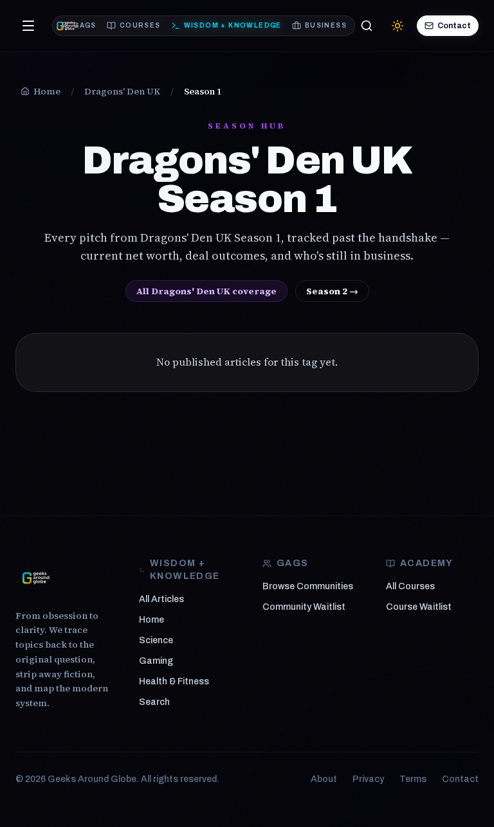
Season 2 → (332, 291)
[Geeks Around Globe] (36, 577)
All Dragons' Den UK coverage (206, 291)
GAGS (84, 25)
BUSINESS (326, 25)
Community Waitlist (303, 607)
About (324, 779)
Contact (454, 25)
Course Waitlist (419, 607)
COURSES (140, 25)
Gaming (156, 661)
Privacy (368, 779)
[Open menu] (28, 26)
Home (151, 620)
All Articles (161, 599)
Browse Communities (307, 586)
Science (156, 640)
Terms (412, 779)
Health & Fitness (174, 681)
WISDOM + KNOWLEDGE (233, 25)
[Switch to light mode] (397, 25)
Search (154, 702)
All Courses (410, 586)
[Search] (366, 25)
